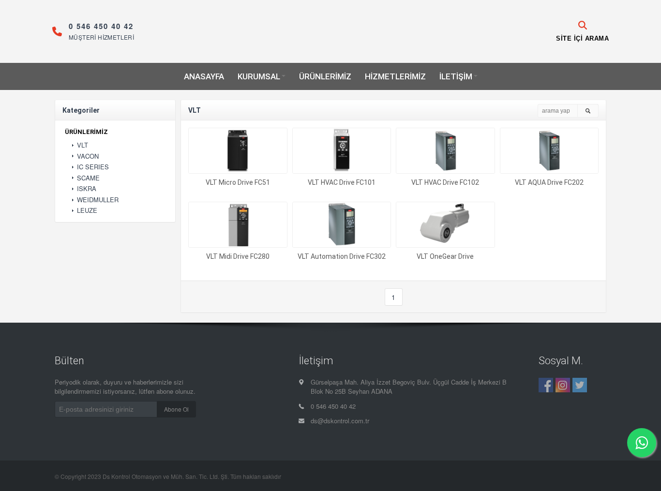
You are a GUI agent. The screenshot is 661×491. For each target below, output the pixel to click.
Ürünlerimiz (325, 76)
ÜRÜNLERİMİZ (86, 132)
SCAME (88, 178)
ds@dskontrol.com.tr (340, 421)
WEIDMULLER (98, 199)
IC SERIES (93, 167)
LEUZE (87, 210)
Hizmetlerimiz (395, 76)
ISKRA (86, 188)
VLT (82, 145)
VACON (88, 156)
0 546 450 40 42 (333, 406)
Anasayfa (204, 76)
